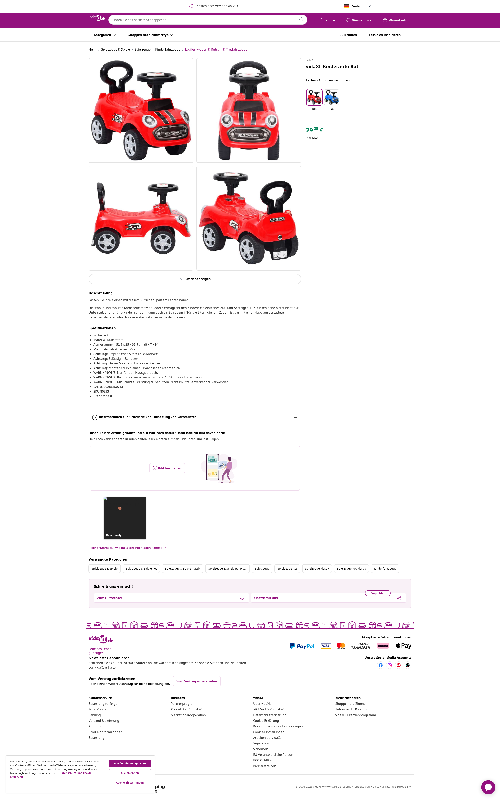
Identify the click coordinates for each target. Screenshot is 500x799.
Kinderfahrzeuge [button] (385, 568)
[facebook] (381, 665)
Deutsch (357, 6)
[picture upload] (219, 468)
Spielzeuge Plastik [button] (317, 568)
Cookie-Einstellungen (268, 732)
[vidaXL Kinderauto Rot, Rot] (141, 110)
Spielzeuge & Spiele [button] (105, 568)
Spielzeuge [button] (262, 568)
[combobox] (207, 20)
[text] (314, 131)
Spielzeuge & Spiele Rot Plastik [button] (228, 568)
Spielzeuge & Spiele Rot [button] (141, 568)
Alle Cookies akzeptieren (130, 763)
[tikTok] (408, 665)
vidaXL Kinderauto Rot (332, 66)
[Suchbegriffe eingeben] (301, 19)
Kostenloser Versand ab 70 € (217, 6)
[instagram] (390, 665)
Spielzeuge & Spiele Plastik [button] (182, 568)
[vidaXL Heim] (97, 18)
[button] (125, 518)
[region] (80, 774)
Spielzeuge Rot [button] (287, 568)
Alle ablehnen (130, 773)
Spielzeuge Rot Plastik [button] (351, 568)
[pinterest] (399, 665)
